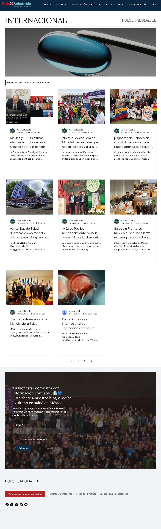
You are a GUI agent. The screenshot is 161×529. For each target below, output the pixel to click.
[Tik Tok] (7, 504)
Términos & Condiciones (60, 493)
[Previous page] (72, 361)
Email (19, 424)
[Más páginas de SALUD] (65, 4)
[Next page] (91, 361)
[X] (16, 504)
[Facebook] (11, 504)
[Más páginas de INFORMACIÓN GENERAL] (100, 4)
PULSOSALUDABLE (22, 481)
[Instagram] (21, 504)
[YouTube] (26, 504)
